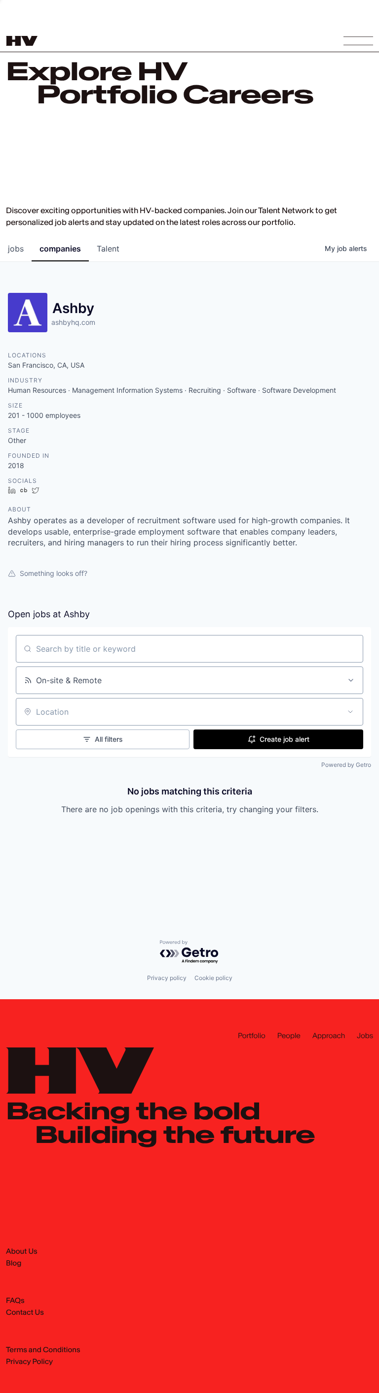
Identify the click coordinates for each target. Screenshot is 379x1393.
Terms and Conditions (43, 1350)
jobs (16, 248)
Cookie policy (213, 977)
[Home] (22, 41)
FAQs (15, 1301)
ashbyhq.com (73, 322)
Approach (328, 1036)
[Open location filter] (350, 712)
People (289, 1036)
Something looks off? (53, 573)
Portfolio (251, 1036)
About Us (22, 1251)
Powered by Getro (346, 764)
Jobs (365, 1036)
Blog (13, 1263)
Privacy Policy (29, 1362)
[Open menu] (358, 41)
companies (60, 248)
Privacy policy (167, 977)
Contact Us (25, 1312)
